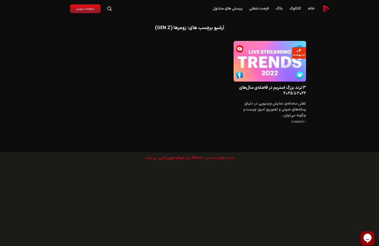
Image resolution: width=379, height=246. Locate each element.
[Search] (109, 9)
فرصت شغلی (259, 8)
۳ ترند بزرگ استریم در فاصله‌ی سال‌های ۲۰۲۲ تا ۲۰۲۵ (272, 90)
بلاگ (279, 8)
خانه (311, 8)
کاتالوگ (295, 8)
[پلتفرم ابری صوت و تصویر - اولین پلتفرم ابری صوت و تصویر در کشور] (326, 9)
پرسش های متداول (227, 8)
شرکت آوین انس (171, 158)
